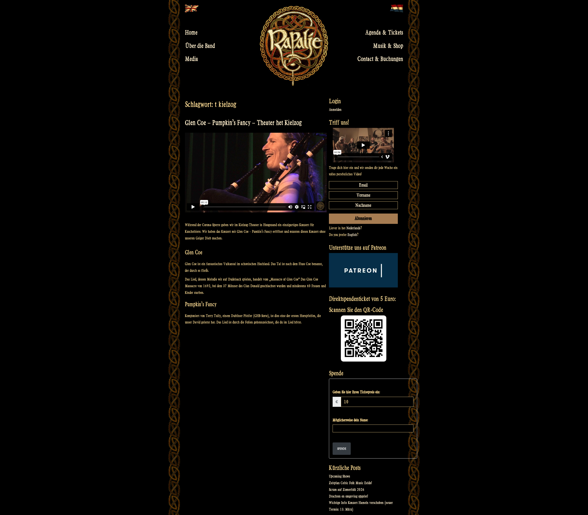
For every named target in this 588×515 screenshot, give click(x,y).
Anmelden (335, 109)
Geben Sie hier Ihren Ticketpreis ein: (356, 392)
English (352, 235)
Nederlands (353, 228)
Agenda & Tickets (384, 32)
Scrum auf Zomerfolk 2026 (346, 489)
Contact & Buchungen (380, 59)
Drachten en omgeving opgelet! (348, 496)
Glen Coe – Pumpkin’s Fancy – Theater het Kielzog (243, 123)
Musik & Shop (388, 45)
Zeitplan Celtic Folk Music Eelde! (350, 483)
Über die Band (200, 45)
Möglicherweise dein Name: (350, 420)
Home (191, 32)
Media (191, 59)
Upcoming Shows (339, 476)
